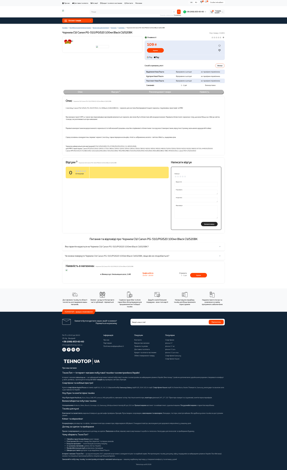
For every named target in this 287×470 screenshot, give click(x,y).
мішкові (123, 431)
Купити (198, 275)
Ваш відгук (179, 205)
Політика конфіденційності (113, 346)
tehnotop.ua (80, 377)
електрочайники (184, 413)
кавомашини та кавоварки (152, 413)
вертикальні (136, 431)
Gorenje (93, 405)
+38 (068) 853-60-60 (195, 11)
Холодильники (67, 405)
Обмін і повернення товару (144, 356)
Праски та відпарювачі (70, 431)
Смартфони (169, 340)
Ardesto (77, 405)
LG (98, 405)
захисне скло (219, 387)
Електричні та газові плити (72, 413)
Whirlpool (110, 405)
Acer (84, 397)
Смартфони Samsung (173, 356)
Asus (88, 397)
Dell (91, 397)
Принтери (172, 397)
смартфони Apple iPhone (77, 387)
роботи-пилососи (150, 431)
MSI (104, 397)
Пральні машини (141, 405)
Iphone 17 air (170, 346)
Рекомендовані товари (160, 91)
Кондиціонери (67, 423)
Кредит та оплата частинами (111, 3)
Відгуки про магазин (141, 343)
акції (219, 454)
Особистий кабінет (216, 2)
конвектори (109, 423)
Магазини (138, 3)
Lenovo (99, 397)
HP (95, 397)
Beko (82, 405)
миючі (128, 431)
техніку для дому (166, 454)
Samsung (103, 405)
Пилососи (109, 431)
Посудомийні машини (188, 405)
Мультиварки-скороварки (132, 413)
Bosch (87, 405)
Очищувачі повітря (140, 423)
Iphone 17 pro (170, 349)
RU (196, 2)
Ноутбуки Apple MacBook (71, 397)
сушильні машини (173, 405)
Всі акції (95, 3)
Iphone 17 (168, 343)
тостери (174, 413)
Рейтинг (177, 174)
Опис (80, 91)
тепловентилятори (97, 423)
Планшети (192, 387)
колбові (116, 431)
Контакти (129, 3)
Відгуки (115, 91)
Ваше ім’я (179, 182)
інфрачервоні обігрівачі (124, 423)
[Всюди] (174, 12)
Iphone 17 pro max (172, 352)
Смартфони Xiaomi (172, 359)
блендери (166, 413)
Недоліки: (179, 198)
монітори (148, 397)
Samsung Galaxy (126, 387)
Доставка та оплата (81, 3)
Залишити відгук (209, 224)
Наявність (204, 91)
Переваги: (179, 190)
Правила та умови (141, 346)
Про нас (67, 3)
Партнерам (107, 343)
